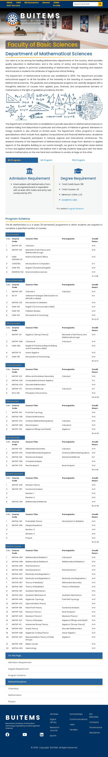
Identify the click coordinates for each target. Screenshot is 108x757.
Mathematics (15, 695)
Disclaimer (94, 732)
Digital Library (53, 721)
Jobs (72, 724)
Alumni (46, 2)
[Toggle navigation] (99, 18)
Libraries (54, 714)
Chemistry (13, 688)
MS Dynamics (31, 2)
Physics (11, 701)
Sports (53, 735)
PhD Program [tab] (78, 160)
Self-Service (13, 5)
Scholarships (76, 714)
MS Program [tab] (46, 160)
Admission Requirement (20, 662)
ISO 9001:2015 (93, 715)
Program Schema (75, 208)
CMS (18, 2)
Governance (95, 727)
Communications (78, 719)
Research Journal (54, 729)
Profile (56, 5)
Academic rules (69, 199)
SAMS (56, 2)
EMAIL (10, 2)
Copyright (44, 747)
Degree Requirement (18, 668)
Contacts (94, 722)
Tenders (74, 729)
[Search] (100, 4)
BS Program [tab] (14, 160)
